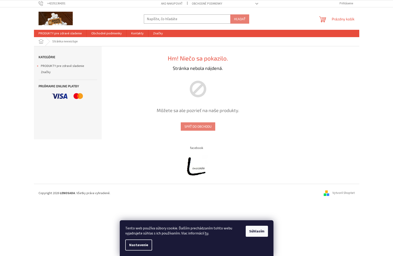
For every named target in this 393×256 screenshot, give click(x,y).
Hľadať (239, 19)
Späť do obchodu (198, 126)
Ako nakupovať (172, 4)
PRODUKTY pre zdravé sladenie (62, 66)
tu (206, 233)
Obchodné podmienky (207, 4)
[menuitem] (60, 33)
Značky (46, 72)
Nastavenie (138, 245)
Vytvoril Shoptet (343, 193)
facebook (196, 148)
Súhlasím (257, 231)
